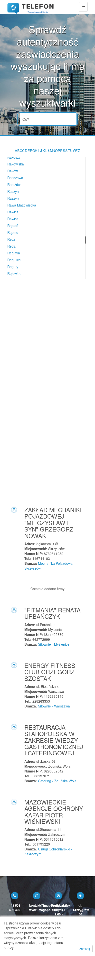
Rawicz (12, 211)
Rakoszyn (14, 157)
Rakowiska (15, 164)
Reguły (12, 266)
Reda (11, 246)
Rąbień (12, 225)
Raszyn (13, 191)
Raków (12, 170)
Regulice (14, 259)
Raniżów (13, 184)
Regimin (13, 252)
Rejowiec (14, 273)
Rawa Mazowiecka (21, 205)
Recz (11, 239)
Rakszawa (15, 177)
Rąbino (12, 232)
